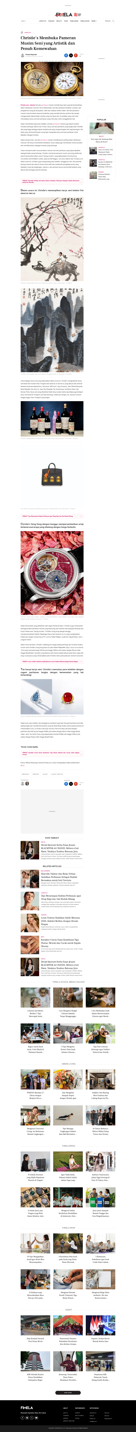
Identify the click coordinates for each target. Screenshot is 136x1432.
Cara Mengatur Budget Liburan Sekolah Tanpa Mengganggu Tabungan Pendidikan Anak (68, 1013)
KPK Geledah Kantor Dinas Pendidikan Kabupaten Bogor (35, 1377)
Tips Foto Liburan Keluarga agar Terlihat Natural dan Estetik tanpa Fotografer (100, 1049)
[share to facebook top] (66, 55)
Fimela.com (92, 1418)
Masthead (65, 1415)
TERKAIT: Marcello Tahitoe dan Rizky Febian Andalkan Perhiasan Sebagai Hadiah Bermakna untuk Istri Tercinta (50, 181)
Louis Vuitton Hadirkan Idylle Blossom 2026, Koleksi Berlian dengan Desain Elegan (60, 920)
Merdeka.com (93, 1421)
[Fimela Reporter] (23, 55)
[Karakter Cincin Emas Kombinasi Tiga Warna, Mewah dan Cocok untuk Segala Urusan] (30, 945)
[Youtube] (36, 1418)
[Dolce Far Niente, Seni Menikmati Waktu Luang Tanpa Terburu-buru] (93, 151)
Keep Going (68, 1392)
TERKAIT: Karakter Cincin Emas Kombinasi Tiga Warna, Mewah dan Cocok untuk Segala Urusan (50, 753)
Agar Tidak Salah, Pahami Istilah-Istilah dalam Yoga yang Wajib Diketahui (68, 1177)
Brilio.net (107, 1415)
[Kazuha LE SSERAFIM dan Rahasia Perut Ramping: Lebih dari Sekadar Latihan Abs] (93, 163)
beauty (59, 21)
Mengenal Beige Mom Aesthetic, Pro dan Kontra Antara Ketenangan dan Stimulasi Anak (100, 1295)
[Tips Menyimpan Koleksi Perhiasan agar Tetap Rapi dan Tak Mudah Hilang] (30, 901)
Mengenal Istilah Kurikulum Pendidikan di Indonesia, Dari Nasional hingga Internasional (68, 1213)
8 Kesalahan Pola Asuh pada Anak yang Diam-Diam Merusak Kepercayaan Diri (68, 1259)
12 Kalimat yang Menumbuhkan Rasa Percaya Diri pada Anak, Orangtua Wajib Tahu (35, 1295)
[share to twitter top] (71, 55)
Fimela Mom (68, 1228)
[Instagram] (27, 1418)
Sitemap (77, 1418)
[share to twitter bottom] (71, 784)
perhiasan (44, 105)
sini (23, 765)
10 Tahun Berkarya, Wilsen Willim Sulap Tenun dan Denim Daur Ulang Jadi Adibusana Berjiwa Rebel (100, 1131)
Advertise (65, 1418)
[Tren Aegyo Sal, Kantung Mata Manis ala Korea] (102, 128)
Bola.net (92, 1415)
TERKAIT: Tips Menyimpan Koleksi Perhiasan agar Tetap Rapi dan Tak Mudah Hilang (47, 516)
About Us (65, 1413)
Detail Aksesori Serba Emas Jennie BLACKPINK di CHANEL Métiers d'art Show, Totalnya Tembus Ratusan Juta (60, 848)
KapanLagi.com (108, 1418)
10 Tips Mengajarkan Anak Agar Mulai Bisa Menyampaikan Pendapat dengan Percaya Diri (35, 1259)
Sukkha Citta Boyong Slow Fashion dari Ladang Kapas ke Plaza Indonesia (100, 1095)
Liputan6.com (93, 1413)
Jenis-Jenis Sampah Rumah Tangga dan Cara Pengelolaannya (100, 1213)
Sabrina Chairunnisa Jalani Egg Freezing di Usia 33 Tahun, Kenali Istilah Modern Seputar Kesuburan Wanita (100, 1177)
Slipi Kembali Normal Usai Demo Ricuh (35, 1340)
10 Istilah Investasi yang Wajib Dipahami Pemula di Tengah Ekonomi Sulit (35, 1177)
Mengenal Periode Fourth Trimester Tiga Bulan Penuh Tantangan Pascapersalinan (68, 1295)
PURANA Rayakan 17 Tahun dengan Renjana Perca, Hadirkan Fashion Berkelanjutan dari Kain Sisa (35, 1095)
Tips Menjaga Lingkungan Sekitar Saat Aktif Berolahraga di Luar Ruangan (68, 1131)
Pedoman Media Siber (68, 1421)
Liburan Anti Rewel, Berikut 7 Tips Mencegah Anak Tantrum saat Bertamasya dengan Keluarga (35, 1013)
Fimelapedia (68, 1146)
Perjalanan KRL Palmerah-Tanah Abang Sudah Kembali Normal (100, 1377)
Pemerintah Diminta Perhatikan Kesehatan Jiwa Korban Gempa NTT (68, 1341)
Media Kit (77, 1413)
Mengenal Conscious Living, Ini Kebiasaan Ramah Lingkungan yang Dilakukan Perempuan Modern (35, 1131)
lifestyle (42, 21)
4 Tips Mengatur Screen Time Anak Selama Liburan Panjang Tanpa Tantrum (68, 1049)
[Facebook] (22, 1418)
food (66, 21)
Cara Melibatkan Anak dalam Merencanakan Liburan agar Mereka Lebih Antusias (100, 1013)
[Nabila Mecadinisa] (27, 784)
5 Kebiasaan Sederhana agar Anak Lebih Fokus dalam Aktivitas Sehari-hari (100, 1259)
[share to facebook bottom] (66, 784)
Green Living (69, 1064)
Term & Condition (79, 1415)
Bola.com (107, 1413)
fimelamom (74, 21)
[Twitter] (32, 1418)
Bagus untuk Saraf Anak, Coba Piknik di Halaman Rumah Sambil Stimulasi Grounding (35, 1049)
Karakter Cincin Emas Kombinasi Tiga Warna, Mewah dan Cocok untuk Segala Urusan (60, 942)
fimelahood (84, 21)
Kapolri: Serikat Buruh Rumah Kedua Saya (100, 1340)
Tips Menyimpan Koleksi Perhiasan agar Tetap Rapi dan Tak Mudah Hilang (61, 897)
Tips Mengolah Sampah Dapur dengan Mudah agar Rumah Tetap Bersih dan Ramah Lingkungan (68, 1095)
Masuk (107, 21)
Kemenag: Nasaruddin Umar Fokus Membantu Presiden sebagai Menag (68, 1377)
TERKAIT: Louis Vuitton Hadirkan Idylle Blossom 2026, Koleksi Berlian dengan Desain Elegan (50, 661)
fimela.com (60, 1428)
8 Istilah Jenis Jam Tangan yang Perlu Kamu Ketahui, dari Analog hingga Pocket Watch (35, 1213)
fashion (51, 21)
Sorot (69, 1310)
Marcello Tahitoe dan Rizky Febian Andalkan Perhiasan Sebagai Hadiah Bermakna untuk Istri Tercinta (59, 876)
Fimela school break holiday (69, 982)
